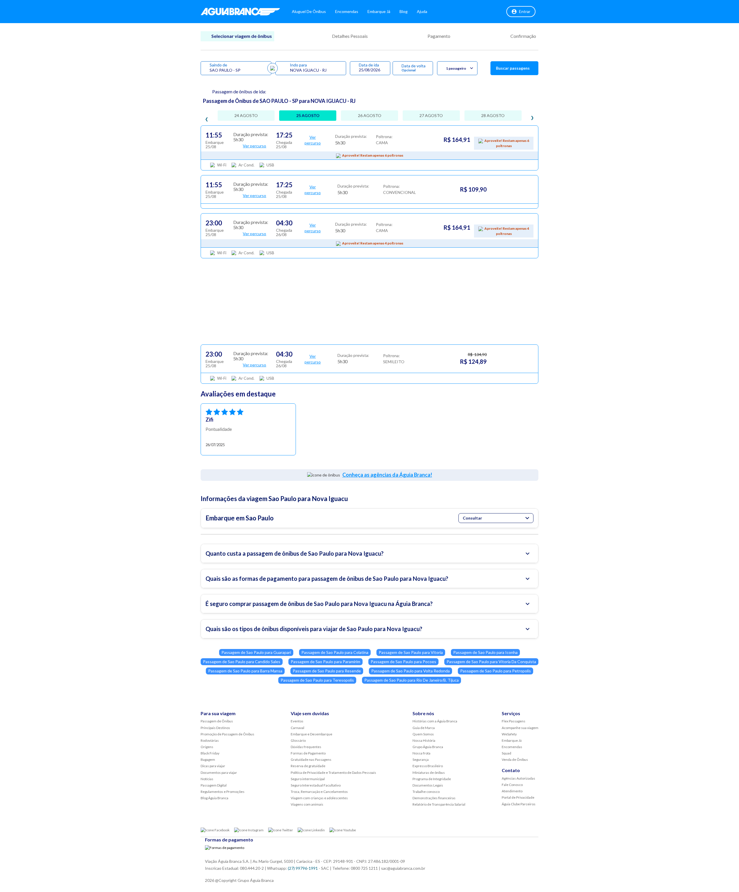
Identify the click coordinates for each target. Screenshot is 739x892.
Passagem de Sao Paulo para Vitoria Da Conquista (491, 661)
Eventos (297, 721)
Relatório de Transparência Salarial (439, 804)
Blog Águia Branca (214, 798)
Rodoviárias (210, 740)
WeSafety (509, 734)
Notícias (207, 779)
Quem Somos (423, 734)
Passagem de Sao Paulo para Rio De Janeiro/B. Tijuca (411, 680)
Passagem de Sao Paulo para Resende (327, 670)
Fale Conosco (512, 784)
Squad (506, 753)
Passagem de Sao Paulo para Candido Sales (241, 661)
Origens (207, 747)
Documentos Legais (428, 785)
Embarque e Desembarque (311, 734)
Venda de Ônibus (515, 759)
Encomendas (346, 11)
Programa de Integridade (432, 779)
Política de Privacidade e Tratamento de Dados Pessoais (333, 772)
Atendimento (512, 791)
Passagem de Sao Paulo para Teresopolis (317, 680)
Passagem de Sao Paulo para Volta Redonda (410, 670)
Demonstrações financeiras (434, 798)
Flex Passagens (513, 721)
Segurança (421, 759)
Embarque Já (378, 11)
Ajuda (422, 11)
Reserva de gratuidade (308, 766)
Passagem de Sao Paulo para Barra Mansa (245, 670)
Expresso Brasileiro (428, 766)
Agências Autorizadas (518, 778)
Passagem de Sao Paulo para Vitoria (411, 652)
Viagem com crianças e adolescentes (319, 798)
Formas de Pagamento (308, 753)
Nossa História (424, 740)
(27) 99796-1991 (303, 868)
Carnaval (297, 728)
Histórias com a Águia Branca (435, 721)
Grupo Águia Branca (428, 747)
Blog (404, 11)
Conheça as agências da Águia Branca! (387, 475)
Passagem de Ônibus (217, 721)
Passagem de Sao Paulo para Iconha (485, 652)
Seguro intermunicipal (308, 779)
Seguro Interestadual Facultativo (316, 785)
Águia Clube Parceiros (518, 804)
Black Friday (210, 753)
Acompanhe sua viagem (520, 728)
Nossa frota (421, 753)
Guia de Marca (424, 728)
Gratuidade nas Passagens (311, 759)
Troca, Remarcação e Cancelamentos (319, 791)
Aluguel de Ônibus (309, 11)
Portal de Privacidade (518, 797)
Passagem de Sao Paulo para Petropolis (495, 670)
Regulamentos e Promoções (223, 791)
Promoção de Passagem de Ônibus (227, 734)
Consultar (472, 517)
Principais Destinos (215, 728)
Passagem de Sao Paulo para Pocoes (403, 661)
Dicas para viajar (213, 766)
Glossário (298, 740)
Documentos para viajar (219, 772)
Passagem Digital (214, 785)
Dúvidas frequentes (306, 747)
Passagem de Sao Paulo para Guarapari (256, 652)
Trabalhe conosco (426, 791)
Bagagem (208, 759)
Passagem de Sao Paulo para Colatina (334, 652)
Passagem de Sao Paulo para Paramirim (325, 661)
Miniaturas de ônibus (429, 772)
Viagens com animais (307, 804)
